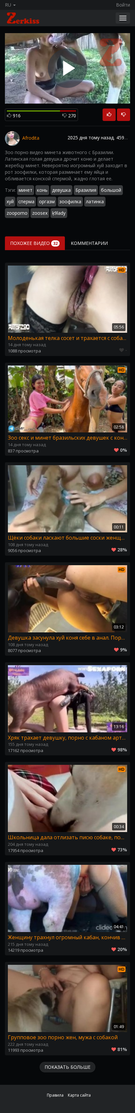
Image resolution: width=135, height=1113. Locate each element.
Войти (123, 5)
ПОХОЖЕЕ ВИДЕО (34, 243)
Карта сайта (79, 1095)
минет (25, 190)
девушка (61, 190)
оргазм (47, 201)
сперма (26, 201)
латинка (95, 201)
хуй (10, 201)
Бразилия (85, 190)
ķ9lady (59, 213)
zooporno (17, 213)
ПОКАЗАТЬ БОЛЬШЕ (67, 1067)
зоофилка (70, 201)
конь (42, 190)
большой (111, 190)
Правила (55, 1095)
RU (8, 5)
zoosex (40, 213)
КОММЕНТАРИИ (89, 243)
